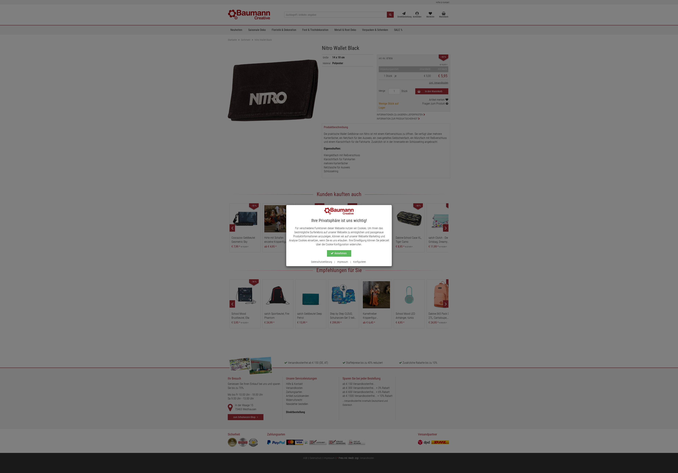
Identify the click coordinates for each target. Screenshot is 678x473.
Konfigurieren (359, 261)
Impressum (342, 261)
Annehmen (340, 253)
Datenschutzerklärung (321, 261)
